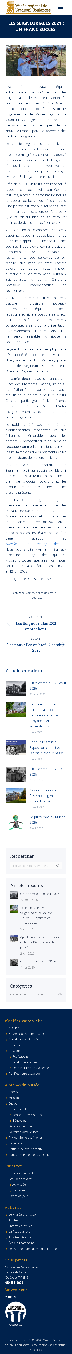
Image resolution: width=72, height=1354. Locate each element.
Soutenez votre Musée (23, 1132)
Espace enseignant (20, 1173)
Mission (13, 1098)
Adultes (13, 1220)
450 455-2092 (14, 1283)
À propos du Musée (22, 1085)
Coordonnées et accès (23, 1039)
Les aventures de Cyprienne (30, 1068)
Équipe (12, 1103)
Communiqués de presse (41, 593)
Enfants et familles (20, 1226)
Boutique (14, 1051)
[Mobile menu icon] (60, 7)
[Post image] (16, 688)
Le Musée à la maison (22, 1214)
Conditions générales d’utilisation (29, 1155)
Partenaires (16, 1143)
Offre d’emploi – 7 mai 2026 (46, 771)
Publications (20, 1056)
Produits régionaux (24, 1062)
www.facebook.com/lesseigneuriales (32, 544)
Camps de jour (18, 1196)
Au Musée (19, 1185)
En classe (18, 1190)
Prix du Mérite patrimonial (25, 1138)
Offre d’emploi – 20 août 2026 (48, 686)
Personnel (19, 1109)
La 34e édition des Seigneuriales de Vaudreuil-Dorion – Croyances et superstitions (44, 715)
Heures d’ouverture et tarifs (26, 1034)
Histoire (13, 1092)
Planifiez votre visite (23, 1020)
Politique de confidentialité (25, 1149)
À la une (13, 1028)
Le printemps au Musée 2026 (47, 820)
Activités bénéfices (20, 1237)
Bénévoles (19, 1120)
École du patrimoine (21, 1243)
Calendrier (15, 1045)
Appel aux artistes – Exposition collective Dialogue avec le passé (47, 747)
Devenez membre (20, 1126)
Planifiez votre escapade (24, 1073)
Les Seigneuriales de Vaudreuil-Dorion (33, 1249)
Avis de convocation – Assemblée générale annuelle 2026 (46, 795)
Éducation (14, 1166)
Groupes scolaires (20, 1179)
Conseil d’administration (27, 1115)
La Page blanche (19, 1232)
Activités (13, 1207)
